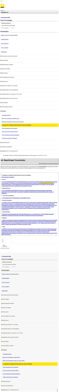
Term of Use (5, 246)
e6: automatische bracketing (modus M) (14, 215)
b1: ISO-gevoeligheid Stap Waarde (9, 190)
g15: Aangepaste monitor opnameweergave (25, 233)
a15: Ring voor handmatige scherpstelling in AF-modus (20, 185)
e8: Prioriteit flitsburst (38, 215)
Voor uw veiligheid (4, 47)
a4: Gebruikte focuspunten (43, 181)
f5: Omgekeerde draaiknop (18, 221)
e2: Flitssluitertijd (19, 214)
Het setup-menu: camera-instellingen (10, 131)
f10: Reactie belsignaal (31, 223)
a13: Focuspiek (41, 184)
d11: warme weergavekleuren (46, 205)
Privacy (4, 245)
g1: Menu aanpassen (7, 229)
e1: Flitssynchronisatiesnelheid (8, 214)
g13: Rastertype (44, 231)
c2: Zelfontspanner (15, 198)
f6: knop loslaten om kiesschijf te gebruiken (33, 221)
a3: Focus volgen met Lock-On (30, 181)
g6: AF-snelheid (16, 230)
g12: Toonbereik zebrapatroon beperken (32, 231)
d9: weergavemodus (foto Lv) (18, 205)
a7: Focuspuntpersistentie (20, 183)
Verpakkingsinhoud (4, 39)
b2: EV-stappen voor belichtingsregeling (25, 190)
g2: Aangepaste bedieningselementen (20, 229)
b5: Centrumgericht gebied (21, 191)
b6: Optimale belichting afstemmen (34, 191)
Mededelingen (4, 51)
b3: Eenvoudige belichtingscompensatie (42, 190)
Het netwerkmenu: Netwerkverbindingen (10, 135)
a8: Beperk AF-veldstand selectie (33, 183)
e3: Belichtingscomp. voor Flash (29, 214)
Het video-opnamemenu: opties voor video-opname (13, 121)
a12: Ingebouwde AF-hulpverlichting (30, 184)
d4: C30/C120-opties (51, 202)
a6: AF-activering (11, 183)
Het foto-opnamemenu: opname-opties (10, 118)
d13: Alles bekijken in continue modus (14, 206)
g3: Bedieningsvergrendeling (34, 229)
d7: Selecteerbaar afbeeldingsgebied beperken (43, 204)
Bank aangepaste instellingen (8, 177)
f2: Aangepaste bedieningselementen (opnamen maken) (23, 220)
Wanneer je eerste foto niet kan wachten (9, 35)
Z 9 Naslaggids (5, 155)
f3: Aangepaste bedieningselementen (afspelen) (45, 220)
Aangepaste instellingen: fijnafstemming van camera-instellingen (16, 125)
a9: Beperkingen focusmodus (46, 183)
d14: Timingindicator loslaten (28, 206)
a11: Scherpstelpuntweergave (16, 184)
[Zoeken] (13, 28)
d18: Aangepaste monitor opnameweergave (16, 208)
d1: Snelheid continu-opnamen (8, 202)
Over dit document (5, 43)
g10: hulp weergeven (10, 231)
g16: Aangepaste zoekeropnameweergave (44, 233)
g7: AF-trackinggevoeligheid (25, 230)
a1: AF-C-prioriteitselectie (7, 181)
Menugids (11, 155)
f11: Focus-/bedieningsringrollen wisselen (45, 223)
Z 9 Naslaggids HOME (5, 17)
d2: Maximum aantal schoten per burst (23, 202)
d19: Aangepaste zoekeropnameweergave (35, 208)
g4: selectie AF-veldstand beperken (47, 229)
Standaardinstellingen (6, 115)
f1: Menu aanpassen (6, 220)
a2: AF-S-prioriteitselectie (18, 181)
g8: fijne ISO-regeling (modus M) (39, 230)
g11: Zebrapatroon (19, 231)
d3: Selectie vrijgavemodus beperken (39, 202)
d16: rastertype (45, 206)
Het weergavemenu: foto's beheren (9, 128)
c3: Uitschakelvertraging (24, 198)
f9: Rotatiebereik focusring (20, 223)
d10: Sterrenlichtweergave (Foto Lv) (32, 205)
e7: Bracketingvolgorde (28, 215)
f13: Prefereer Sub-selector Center (23, 224)
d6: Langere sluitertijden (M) (27, 204)
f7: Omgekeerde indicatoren (49, 221)
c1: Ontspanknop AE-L (6, 198)
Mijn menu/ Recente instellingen (9, 138)
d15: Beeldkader (38, 206)
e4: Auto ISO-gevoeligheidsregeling (44, 214)
